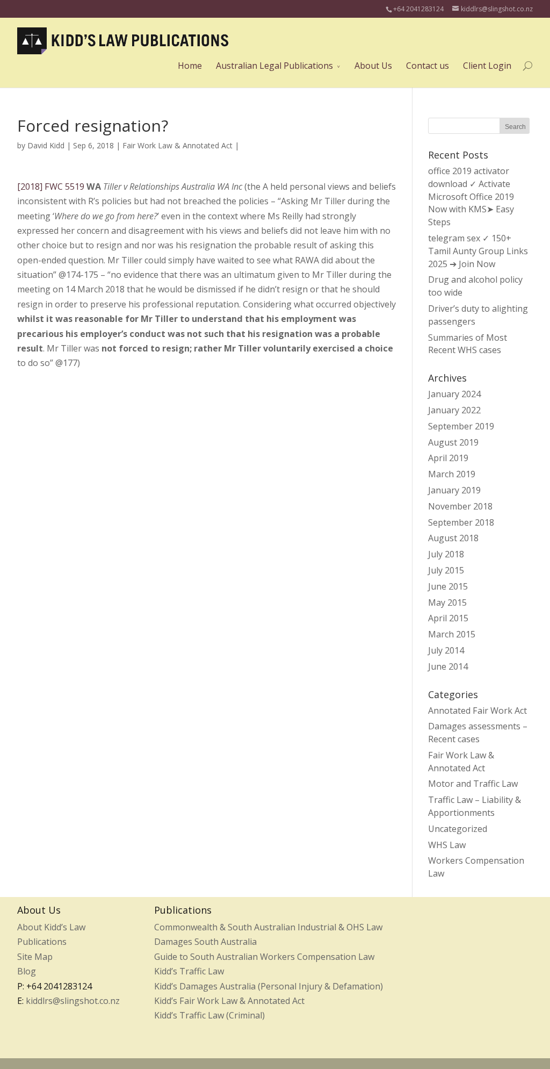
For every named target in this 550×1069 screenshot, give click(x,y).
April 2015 (448, 618)
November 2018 (460, 506)
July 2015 (446, 570)
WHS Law (447, 845)
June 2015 (448, 586)
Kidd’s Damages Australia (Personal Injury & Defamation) (268, 986)
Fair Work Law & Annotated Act (177, 145)
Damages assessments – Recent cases (477, 732)
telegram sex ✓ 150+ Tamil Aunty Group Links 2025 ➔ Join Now (478, 251)
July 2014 (446, 650)
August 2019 (453, 442)
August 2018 (453, 538)
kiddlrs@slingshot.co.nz (73, 1001)
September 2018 (461, 522)
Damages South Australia (205, 942)
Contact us (427, 65)
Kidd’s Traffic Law (189, 971)
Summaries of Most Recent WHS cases (467, 344)
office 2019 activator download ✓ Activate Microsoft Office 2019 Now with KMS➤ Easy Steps (471, 196)
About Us (373, 65)
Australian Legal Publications (274, 65)
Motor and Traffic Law (473, 784)
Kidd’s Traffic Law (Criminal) (209, 1015)
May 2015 (447, 602)
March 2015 (451, 634)
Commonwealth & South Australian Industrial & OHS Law (268, 927)
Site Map (35, 957)
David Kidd (45, 145)
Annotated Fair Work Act (477, 710)
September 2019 (461, 426)
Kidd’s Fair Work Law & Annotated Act (229, 1001)
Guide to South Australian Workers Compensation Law (264, 957)
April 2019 (448, 458)
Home (190, 65)
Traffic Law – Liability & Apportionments (474, 806)
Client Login (487, 65)
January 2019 (454, 490)
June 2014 (448, 666)
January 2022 (454, 410)
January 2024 (454, 394)
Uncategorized (457, 829)
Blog (26, 971)
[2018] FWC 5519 (50, 186)
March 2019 (451, 474)
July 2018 (446, 554)
